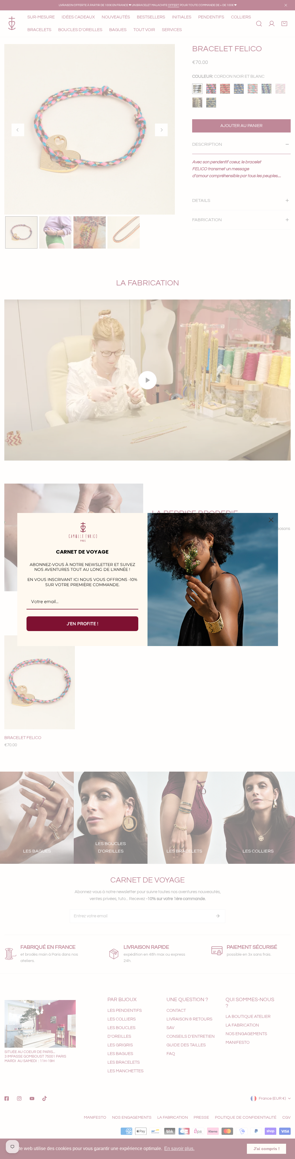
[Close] (271, 520)
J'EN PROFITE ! (82, 623)
